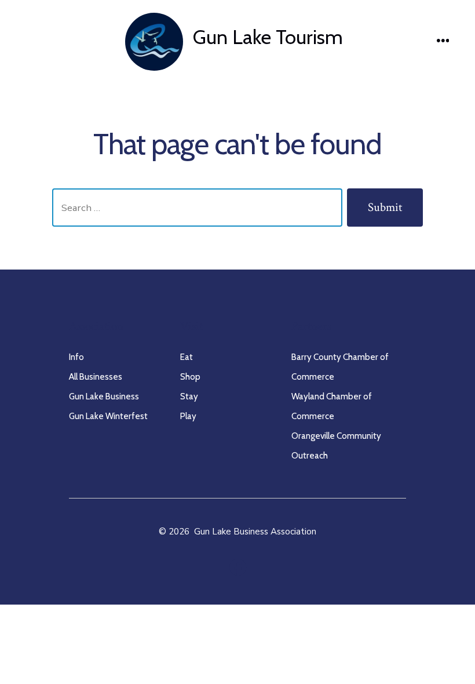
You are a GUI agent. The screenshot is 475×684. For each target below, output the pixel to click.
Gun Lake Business (104, 396)
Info (76, 356)
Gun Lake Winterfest (108, 415)
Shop (190, 376)
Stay (189, 396)
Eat (186, 356)
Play (188, 415)
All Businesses (95, 376)
